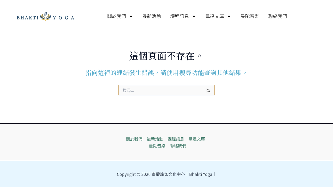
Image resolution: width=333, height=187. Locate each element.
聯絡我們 (277, 16)
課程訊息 (179, 16)
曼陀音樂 (249, 16)
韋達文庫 (214, 16)
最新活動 (151, 16)
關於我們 (116, 16)
